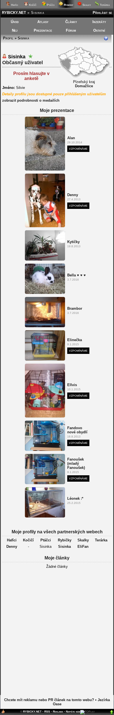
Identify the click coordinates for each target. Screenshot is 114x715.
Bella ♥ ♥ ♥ (76, 275)
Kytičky (73, 242)
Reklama (58, 711)
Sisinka (64, 546)
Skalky (86, 4)
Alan (71, 138)
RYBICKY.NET (14, 13)
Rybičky (64, 540)
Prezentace (43, 30)
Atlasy (42, 22)
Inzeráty (99, 22)
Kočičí (32, 4)
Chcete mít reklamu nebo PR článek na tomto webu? (49, 700)
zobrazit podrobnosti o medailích (30, 100)
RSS (47, 711)
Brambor (74, 308)
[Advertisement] (57, 633)
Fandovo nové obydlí (77, 430)
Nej (14, 30)
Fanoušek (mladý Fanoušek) (76, 463)
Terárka (104, 4)
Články (71, 22)
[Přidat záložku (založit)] (3, 712)
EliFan (83, 546)
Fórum (71, 30)
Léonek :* (75, 498)
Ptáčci (50, 4)
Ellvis (72, 385)
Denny (72, 195)
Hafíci (14, 4)
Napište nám (73, 711)
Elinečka (74, 340)
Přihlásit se (102, 13)
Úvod (15, 22)
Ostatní (99, 30)
